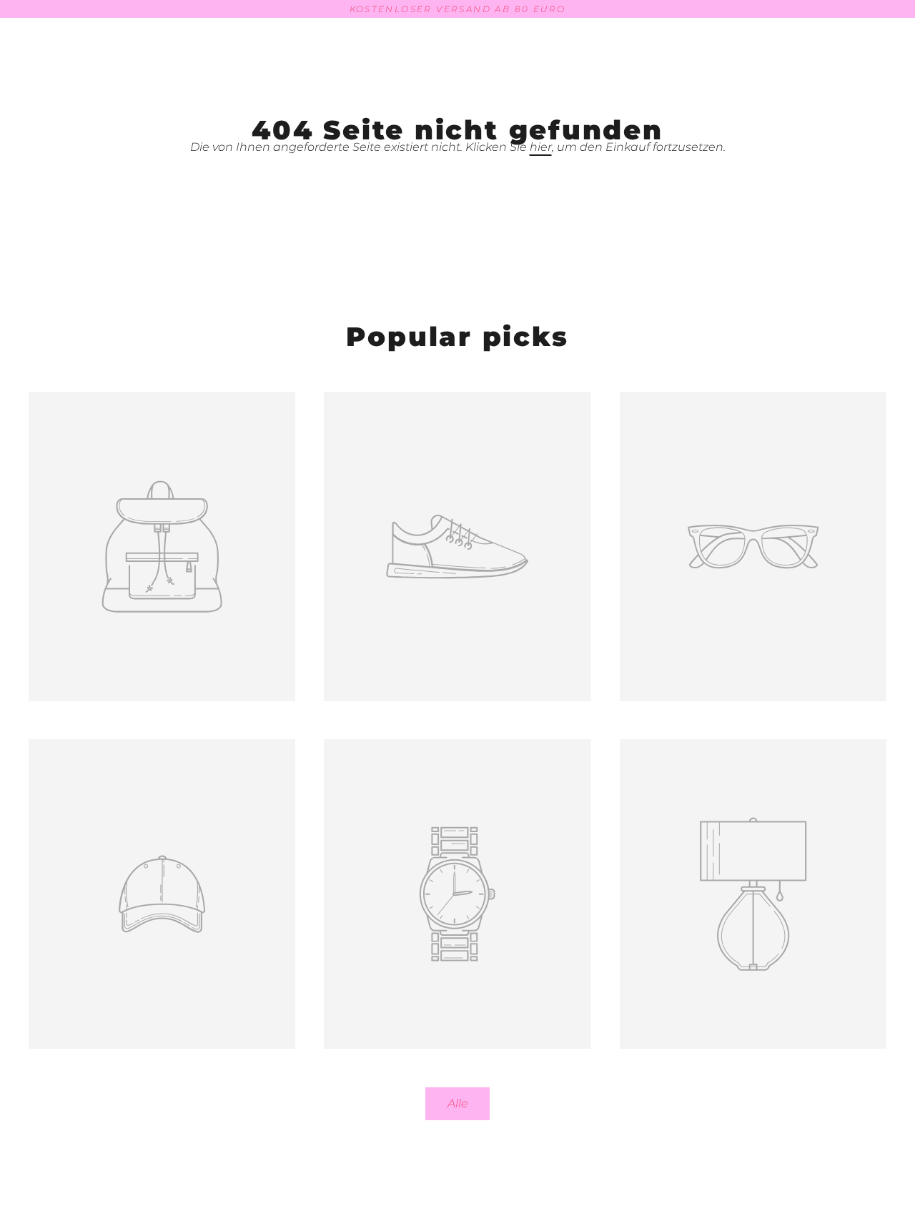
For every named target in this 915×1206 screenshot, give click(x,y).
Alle (457, 1103)
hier (541, 147)
